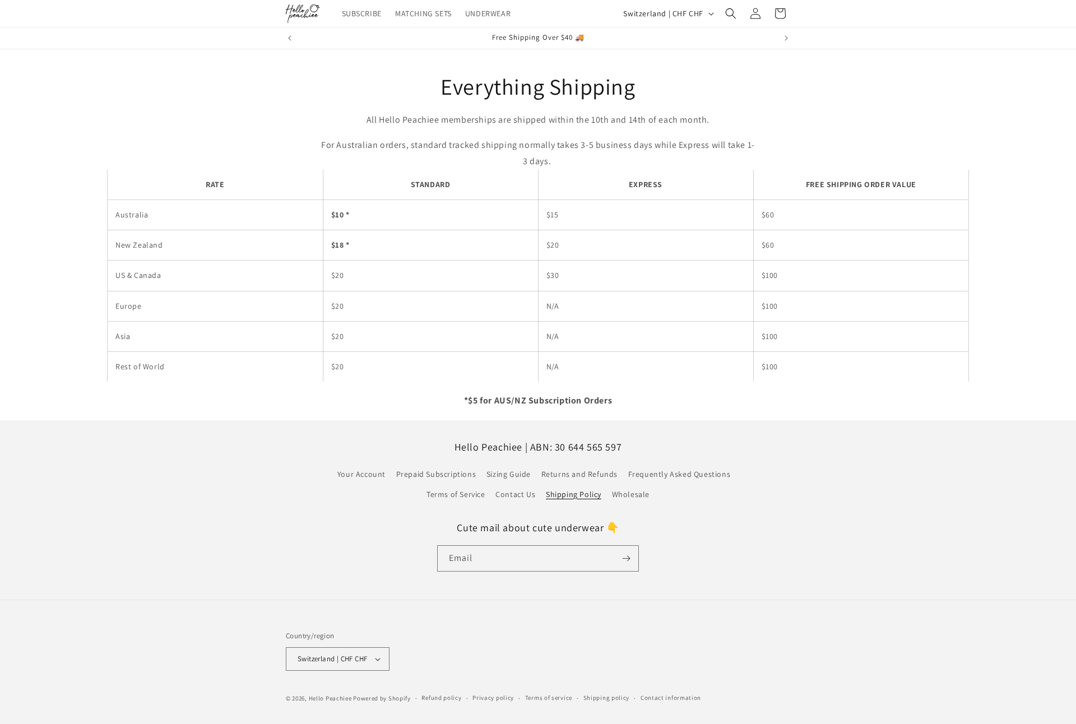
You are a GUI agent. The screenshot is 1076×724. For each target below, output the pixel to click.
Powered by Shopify (382, 698)
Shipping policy (606, 698)
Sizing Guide (508, 474)
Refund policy (441, 698)
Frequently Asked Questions (679, 474)
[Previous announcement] (289, 38)
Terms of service (548, 698)
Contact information (671, 698)
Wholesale (631, 494)
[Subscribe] (626, 558)
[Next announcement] (786, 38)
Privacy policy (493, 698)
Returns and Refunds (579, 474)
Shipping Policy (573, 494)
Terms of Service (455, 494)
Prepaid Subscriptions (436, 474)
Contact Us (515, 494)
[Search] (730, 13)
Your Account (361, 474)
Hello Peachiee (330, 698)
